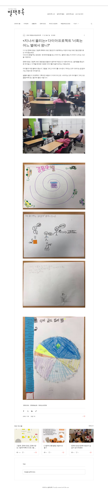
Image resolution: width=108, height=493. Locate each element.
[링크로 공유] (36, 411)
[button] (91, 23)
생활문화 (34, 23)
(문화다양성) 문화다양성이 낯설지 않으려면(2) (81, 447)
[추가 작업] (84, 35)
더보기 (75, 23)
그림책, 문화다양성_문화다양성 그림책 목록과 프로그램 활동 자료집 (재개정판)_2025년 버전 (26, 447)
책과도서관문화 (53, 23)
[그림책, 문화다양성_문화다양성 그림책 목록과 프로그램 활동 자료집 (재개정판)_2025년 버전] (26, 436)
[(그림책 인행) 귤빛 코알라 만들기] (54, 436)
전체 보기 (91, 425)
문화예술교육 (33, 405)
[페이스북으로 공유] (23, 411)
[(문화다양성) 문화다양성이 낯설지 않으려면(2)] (81, 436)
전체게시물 (17, 23)
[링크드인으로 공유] (32, 411)
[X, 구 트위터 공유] (28, 411)
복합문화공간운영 (65, 23)
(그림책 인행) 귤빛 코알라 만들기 (53, 447)
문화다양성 (43, 23)
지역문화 (26, 23)
